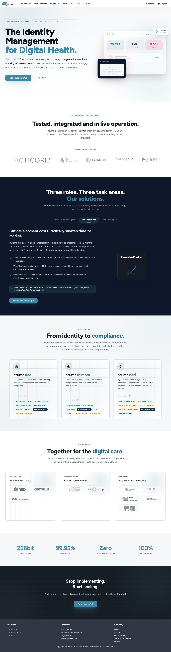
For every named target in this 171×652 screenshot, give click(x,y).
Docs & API (40, 78)
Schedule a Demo (18, 77)
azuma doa (26, 4)
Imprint (117, 641)
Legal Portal (66, 635)
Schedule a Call (85, 604)
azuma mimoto (40, 4)
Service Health (67, 638)
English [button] (163, 4)
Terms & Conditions (123, 638)
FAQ (79, 4)
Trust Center (68, 4)
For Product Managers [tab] (64, 220)
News (87, 4)
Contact (150, 4)
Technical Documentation (72, 632)
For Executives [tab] (89, 220)
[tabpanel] (85, 266)
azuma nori (55, 4)
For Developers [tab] (110, 220)
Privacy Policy (120, 635)
